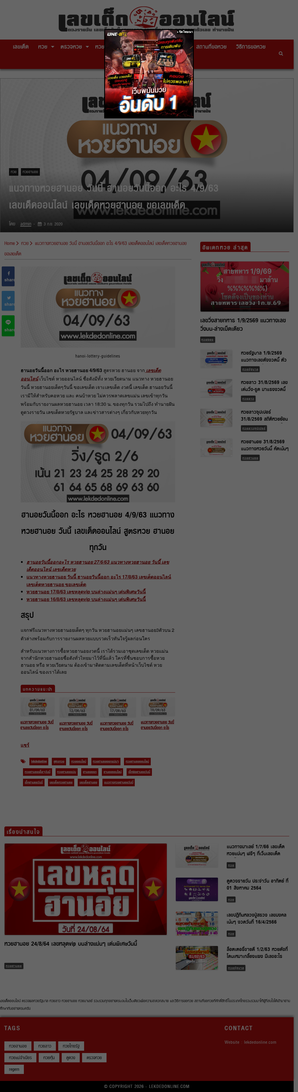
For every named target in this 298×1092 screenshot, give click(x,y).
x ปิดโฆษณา (185, 31)
